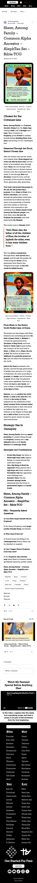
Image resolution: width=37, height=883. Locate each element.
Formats (25, 779)
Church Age (27, 814)
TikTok (9, 835)
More (22, 11)
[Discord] (9, 871)
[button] (21, 2)
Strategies (26, 775)
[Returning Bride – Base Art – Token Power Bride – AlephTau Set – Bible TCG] (18, 631)
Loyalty (9, 800)
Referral (9, 803)
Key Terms (26, 765)
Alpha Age (26, 796)
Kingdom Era (27, 832)
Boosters (9, 743)
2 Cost (7, 580)
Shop (9, 732)
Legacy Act (26, 842)
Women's (10, 761)
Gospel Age (26, 810)
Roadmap (10, 825)
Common (23, 576)
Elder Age (8, 584)
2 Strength (18, 584)
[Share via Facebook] (5, 605)
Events (9, 817)
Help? (8, 779)
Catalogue (10, 772)
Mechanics (26, 768)
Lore (24, 784)
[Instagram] (23, 871)
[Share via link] (18, 605)
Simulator (10, 747)
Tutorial (25, 740)
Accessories (11, 750)
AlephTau (8, 576)
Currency (10, 754)
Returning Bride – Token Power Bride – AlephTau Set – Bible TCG (17, 645)
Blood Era (26, 828)
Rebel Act (26, 839)
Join (9, 784)
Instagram (10, 839)
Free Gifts (10, 740)
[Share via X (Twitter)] (9, 605)
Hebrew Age (27, 800)
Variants (25, 761)
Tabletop (25, 743)
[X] (27, 871)
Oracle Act (26, 835)
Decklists (25, 772)
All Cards (14, 11)
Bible (24, 789)
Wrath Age (26, 817)
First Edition (11, 821)
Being (16, 576)
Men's (8, 758)
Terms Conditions (18, 878)
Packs (24, 754)
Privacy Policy (18, 880)
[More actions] (32, 22)
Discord (9, 828)
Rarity (24, 758)
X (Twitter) (10, 842)
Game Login (11, 796)
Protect (26, 584)
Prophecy (23, 580)
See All (31, 619)
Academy (10, 810)
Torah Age (26, 803)
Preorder (10, 736)
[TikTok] (18, 871)
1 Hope (14, 580)
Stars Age (26, 792)
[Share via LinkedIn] (14, 605)
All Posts (4, 11)
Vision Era (7, 599)
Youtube (9, 832)
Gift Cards (10, 775)
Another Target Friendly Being (14, 588)
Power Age (26, 821)
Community (11, 814)
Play (24, 732)
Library (9, 807)
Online (24, 747)
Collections (11, 765)
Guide (24, 736)
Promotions (11, 768)
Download (10, 792)
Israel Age (26, 807)
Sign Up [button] (9, 789)
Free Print (26, 750)
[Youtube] (14, 871)
